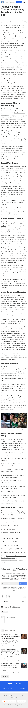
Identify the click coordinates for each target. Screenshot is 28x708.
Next (23, 601)
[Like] (2, 21)
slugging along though (7, 410)
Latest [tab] (6, 630)
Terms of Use (21, 587)
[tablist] (7, 611)
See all (4, 676)
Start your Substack (10, 701)
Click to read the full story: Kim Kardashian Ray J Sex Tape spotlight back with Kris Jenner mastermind (10, 641)
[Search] (25, 630)
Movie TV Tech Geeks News (9, 560)
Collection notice (14, 697)
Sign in (25, 2)
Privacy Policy (14, 590)
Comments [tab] (4, 611)
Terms (23, 696)
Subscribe (19, 2)
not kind (3, 226)
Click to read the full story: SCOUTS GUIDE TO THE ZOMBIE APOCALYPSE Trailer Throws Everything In (10, 655)
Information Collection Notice (16, 588)
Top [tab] (3, 630)
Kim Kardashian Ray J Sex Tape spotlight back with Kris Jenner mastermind (10, 636)
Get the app (21, 701)
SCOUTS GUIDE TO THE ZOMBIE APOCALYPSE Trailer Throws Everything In (10, 651)
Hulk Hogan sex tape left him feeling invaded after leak (10, 664)
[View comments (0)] (6, 21)
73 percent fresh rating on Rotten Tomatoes (13, 158)
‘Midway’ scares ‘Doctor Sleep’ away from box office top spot (13, 26)
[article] (14, 640)
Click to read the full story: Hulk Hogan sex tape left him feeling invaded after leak (9, 668)
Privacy (19, 696)
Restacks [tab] (11, 611)
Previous (6, 601)
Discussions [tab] (12, 630)
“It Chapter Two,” (16, 125)
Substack (6, 705)
